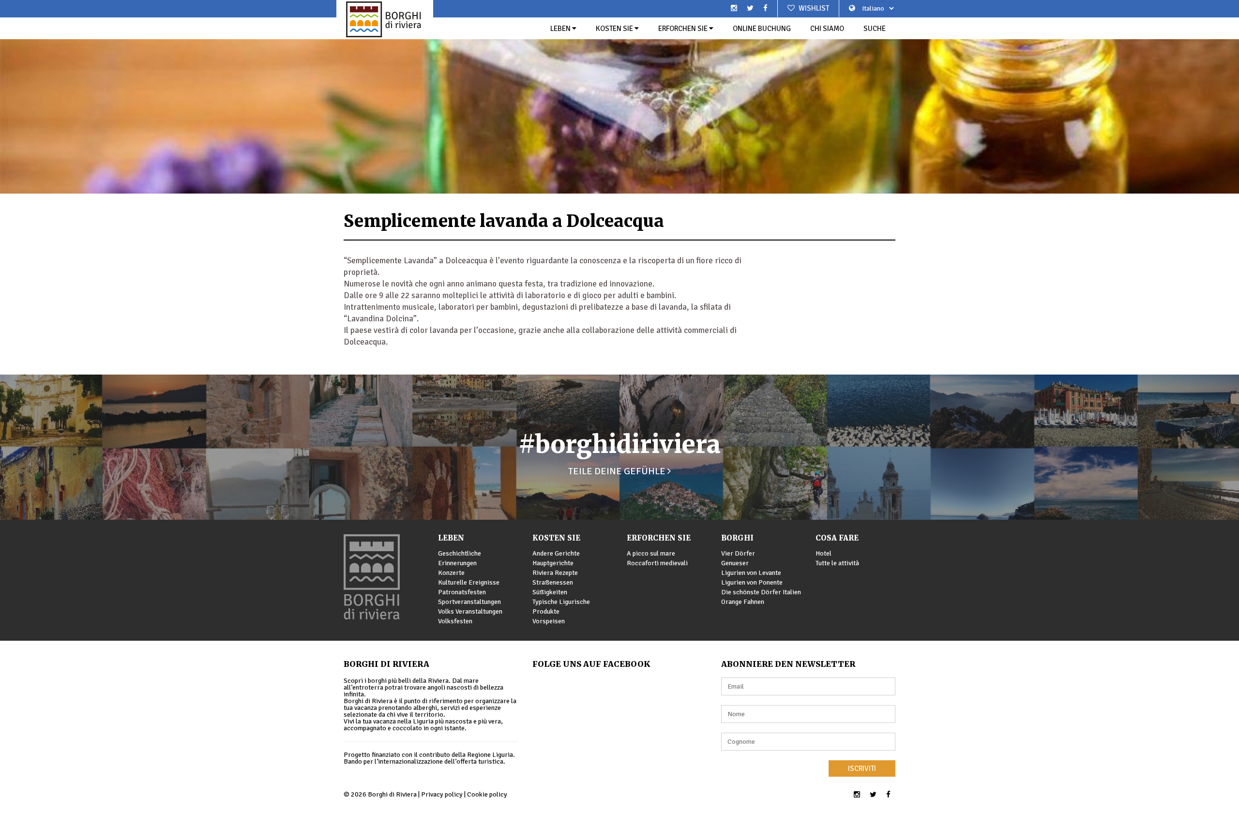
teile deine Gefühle (617, 471)
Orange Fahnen (742, 602)
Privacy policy (442, 794)
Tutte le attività (837, 563)
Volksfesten (455, 621)
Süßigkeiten (549, 592)
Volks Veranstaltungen (470, 611)
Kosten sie (615, 28)
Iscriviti (862, 768)
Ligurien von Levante (751, 573)
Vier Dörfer (738, 553)
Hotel (823, 553)
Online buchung (762, 28)
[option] (619, 97)
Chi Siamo (827, 28)
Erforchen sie (683, 28)
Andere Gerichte (556, 553)
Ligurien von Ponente (752, 582)
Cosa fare (837, 537)
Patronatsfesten (462, 592)
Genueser (735, 563)
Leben (561, 28)
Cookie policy (487, 794)
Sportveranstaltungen (469, 602)
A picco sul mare (651, 553)
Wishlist (813, 8)
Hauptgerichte (553, 563)
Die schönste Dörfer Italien (761, 592)
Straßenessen (552, 582)
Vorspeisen (548, 621)
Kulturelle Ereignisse (468, 582)
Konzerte (451, 573)
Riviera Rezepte (555, 573)
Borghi (737, 537)
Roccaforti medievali (657, 563)
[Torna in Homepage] (384, 19)
